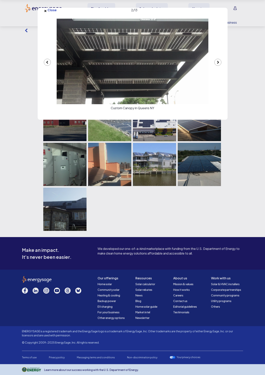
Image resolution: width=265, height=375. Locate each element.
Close (50, 10)
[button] (133, 61)
